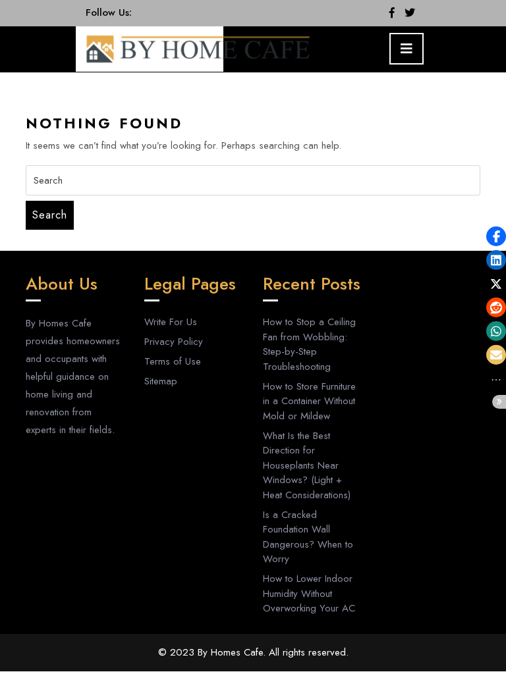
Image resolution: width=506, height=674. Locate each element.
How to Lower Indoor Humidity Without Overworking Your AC (309, 593)
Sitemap (160, 381)
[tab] (406, 49)
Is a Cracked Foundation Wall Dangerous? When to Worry (308, 537)
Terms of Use (172, 361)
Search (49, 214)
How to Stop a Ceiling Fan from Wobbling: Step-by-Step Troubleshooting (309, 344)
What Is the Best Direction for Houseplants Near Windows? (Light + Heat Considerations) (307, 465)
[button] (496, 236)
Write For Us (170, 322)
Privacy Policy (173, 341)
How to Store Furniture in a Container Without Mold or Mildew (309, 401)
